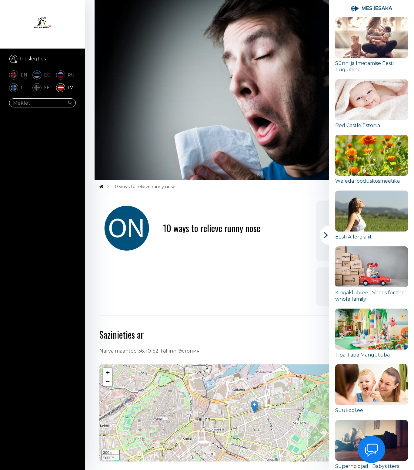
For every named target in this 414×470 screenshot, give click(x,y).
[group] (371, 48)
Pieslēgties (33, 59)
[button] (254, 407)
